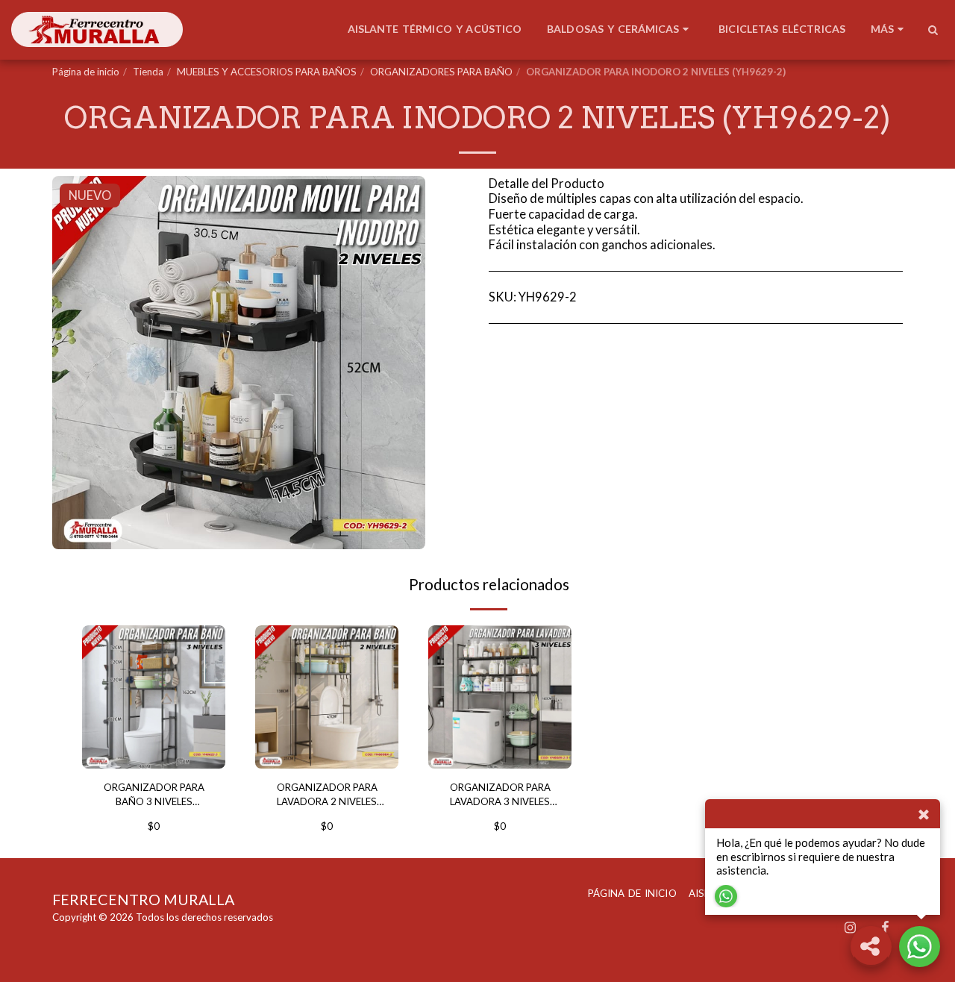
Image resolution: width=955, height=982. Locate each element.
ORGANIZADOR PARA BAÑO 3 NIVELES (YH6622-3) (154, 795)
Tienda (148, 72)
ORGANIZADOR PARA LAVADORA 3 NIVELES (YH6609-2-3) (500, 795)
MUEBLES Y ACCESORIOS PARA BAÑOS (267, 72)
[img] (153, 697)
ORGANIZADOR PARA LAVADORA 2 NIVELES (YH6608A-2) (327, 795)
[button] (932, 30)
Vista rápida (154, 749)
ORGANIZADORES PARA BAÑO (441, 72)
